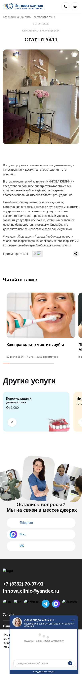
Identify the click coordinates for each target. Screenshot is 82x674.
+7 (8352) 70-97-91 (23, 584)
